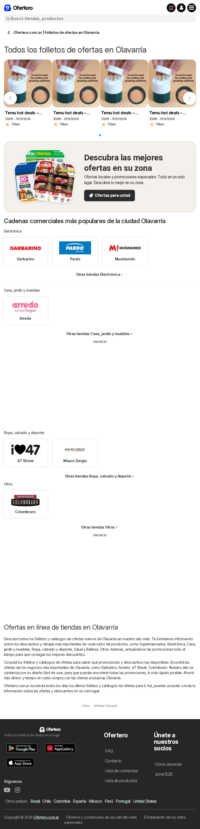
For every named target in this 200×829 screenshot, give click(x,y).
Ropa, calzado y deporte (52, 649)
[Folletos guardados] (171, 7)
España (79, 801)
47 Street (139, 667)
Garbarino (109, 667)
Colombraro (157, 667)
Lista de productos (121, 780)
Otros (104, 649)
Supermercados (152, 644)
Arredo (124, 667)
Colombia (62, 801)
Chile (46, 801)
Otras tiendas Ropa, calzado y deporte (98, 476)
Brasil (35, 801)
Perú (109, 801)
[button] (181, 7)
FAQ (109, 750)
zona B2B (164, 774)
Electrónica (176, 644)
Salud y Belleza (86, 649)
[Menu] (191, 7)
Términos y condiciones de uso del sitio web (101, 817)
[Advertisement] (100, 383)
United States (145, 801)
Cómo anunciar (168, 764)
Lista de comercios (121, 770)
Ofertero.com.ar (46, 817)
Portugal (123, 801)
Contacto (113, 760)
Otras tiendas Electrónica (98, 274)
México (95, 801)
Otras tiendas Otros (98, 527)
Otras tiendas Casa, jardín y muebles (98, 333)
